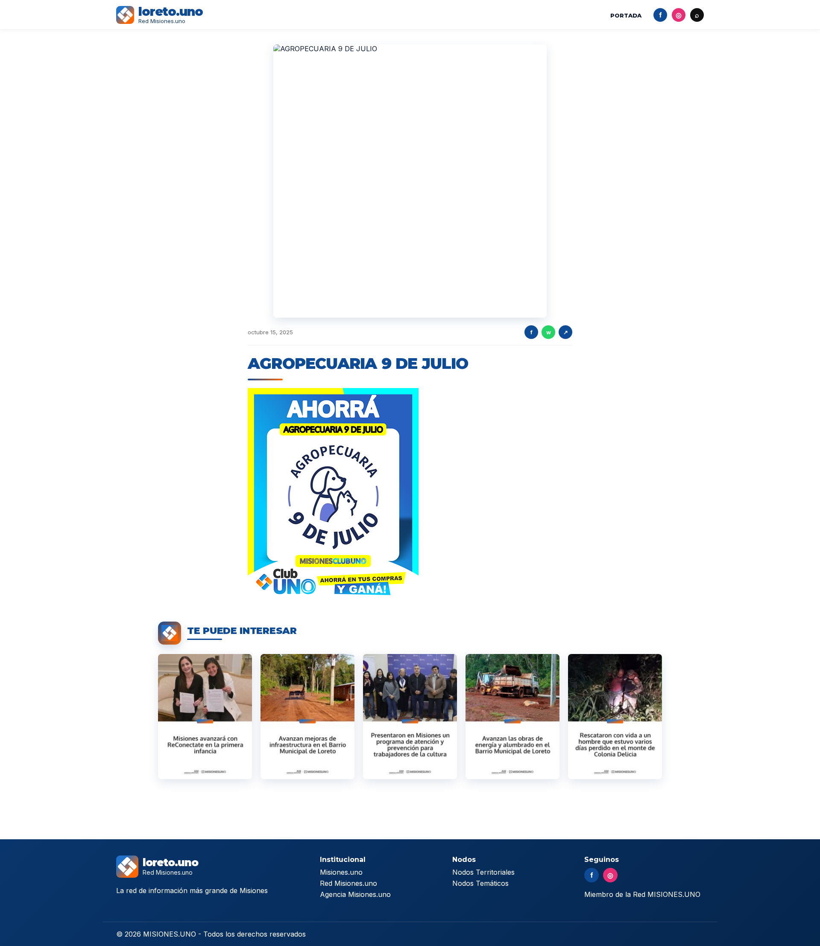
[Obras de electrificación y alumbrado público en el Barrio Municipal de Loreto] (512, 716)
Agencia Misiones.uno (355, 894)
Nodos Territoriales (483, 872)
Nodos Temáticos (480, 883)
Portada (625, 15)
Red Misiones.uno (348, 883)
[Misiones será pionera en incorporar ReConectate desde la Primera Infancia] (205, 716)
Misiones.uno (341, 872)
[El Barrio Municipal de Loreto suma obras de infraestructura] (307, 716)
